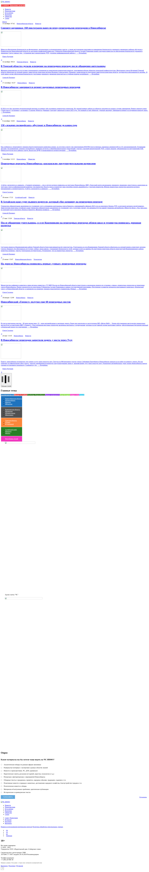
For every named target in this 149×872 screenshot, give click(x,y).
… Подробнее (81, 53)
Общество (8, 16)
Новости (8, 9)
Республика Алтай (11, 439)
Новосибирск (22, 83)
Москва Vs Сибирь (20, 395)
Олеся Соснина (7, 192)
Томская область (22, 62)
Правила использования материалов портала (16, 827)
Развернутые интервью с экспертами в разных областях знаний (26, 768)
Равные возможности (52, 395)
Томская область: (11, 420)
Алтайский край (20, 197)
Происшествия (10, 11)
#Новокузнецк (10, 413)
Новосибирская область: (13, 398)
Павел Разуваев (7, 56)
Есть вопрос (9, 13)
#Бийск (7, 433)
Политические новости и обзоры (15, 786)
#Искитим (8, 404)
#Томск (7, 422)
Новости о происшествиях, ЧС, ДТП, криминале (21, 771)
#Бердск (8, 402)
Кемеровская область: (12, 409)
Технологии (38, 259)
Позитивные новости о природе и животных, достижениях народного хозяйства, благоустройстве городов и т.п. (43, 783)
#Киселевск (9, 415)
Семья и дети (74, 395)
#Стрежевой (9, 424)
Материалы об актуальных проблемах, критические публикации (26, 789)
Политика (8, 15)
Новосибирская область (25, 23)
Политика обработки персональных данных (48, 827)
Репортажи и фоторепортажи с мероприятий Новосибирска (24, 777)
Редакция (8, 820)
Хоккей (81, 395)
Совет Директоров (11, 818)
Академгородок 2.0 (7, 395)
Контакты (8, 823)
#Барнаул (8, 431)
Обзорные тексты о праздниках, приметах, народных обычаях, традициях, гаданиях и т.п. (35, 780)
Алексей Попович (8, 77)
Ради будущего (65, 395)
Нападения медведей (17, 5)
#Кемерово (9, 411)
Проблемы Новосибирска (36, 395)
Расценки (8, 821)
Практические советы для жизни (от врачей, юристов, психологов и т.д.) (29, 774)
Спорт (7, 18)
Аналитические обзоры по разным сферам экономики (22, 765)
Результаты (143, 797)
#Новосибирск (10, 400)
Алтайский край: (11, 430)
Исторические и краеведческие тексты (17, 792)
